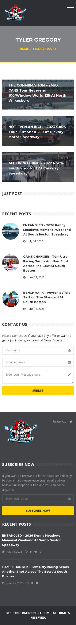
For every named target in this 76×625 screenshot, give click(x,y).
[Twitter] (71, 421)
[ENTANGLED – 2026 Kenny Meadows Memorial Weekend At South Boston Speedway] (10, 231)
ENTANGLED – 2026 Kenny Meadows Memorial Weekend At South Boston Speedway (47, 229)
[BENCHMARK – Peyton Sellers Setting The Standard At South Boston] (10, 298)
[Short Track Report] (15, 12)
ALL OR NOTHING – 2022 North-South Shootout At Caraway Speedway (36, 168)
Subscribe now (38, 511)
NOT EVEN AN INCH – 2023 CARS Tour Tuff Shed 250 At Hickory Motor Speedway (37, 132)
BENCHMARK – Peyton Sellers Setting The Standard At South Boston (46, 297)
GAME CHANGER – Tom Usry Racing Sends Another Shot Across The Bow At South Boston (35, 571)
